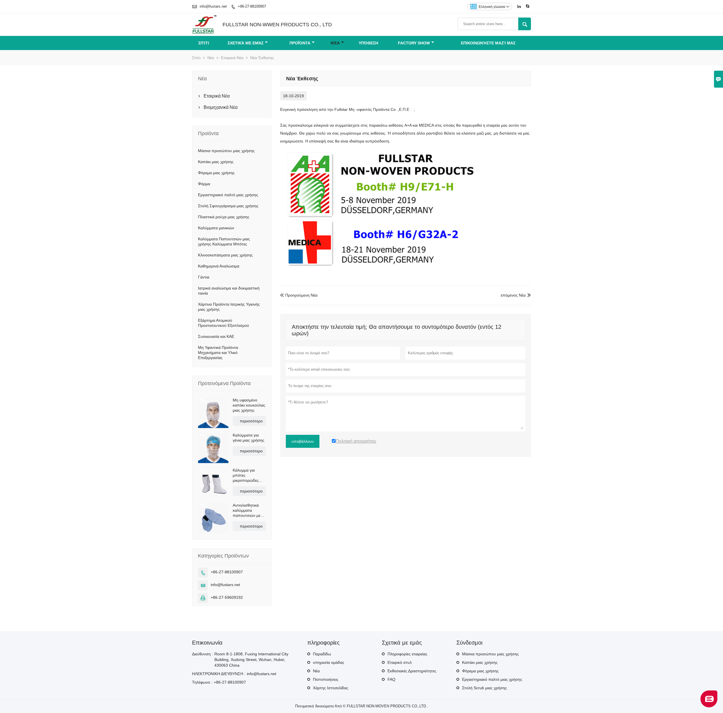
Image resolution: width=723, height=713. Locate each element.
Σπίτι (203, 43)
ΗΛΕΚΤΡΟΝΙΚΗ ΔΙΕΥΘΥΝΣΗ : (218, 673)
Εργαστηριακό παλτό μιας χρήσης (228, 195)
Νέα (335, 43)
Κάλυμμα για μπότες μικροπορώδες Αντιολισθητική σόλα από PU (246, 475)
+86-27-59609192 (227, 597)
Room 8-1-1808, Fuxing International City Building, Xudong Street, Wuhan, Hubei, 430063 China (251, 659)
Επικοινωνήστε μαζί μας (488, 43)
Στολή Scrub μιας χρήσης (484, 688)
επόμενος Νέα (513, 295)
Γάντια (203, 277)
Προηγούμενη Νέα (298, 295)
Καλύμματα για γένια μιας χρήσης (248, 437)
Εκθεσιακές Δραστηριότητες (411, 671)
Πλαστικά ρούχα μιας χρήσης (223, 217)
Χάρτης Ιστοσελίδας (330, 688)
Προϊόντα (299, 43)
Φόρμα (204, 184)
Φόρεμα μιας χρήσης (216, 172)
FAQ (391, 679)
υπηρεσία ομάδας (328, 662)
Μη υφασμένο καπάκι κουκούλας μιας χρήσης (249, 405)
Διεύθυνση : (202, 654)
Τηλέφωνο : (202, 682)
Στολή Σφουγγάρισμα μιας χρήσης (228, 206)
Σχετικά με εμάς (245, 43)
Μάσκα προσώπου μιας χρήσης (226, 150)
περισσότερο (251, 421)
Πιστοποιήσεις (325, 679)
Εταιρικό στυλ (399, 662)
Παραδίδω (322, 654)
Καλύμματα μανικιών (216, 228)
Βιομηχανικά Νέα (221, 107)
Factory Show (414, 43)
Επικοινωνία (207, 642)
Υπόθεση (368, 43)
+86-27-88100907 (252, 6)
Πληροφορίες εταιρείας (407, 654)
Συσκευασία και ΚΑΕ (216, 336)
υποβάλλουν (302, 441)
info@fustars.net (213, 6)
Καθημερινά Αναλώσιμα (218, 266)
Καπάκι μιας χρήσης (216, 161)
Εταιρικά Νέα (232, 57)
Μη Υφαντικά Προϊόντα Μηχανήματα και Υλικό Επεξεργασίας (218, 352)
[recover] (708, 705)
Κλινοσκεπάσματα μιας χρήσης (225, 255)
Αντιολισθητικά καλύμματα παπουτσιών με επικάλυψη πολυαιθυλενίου (247, 510)
